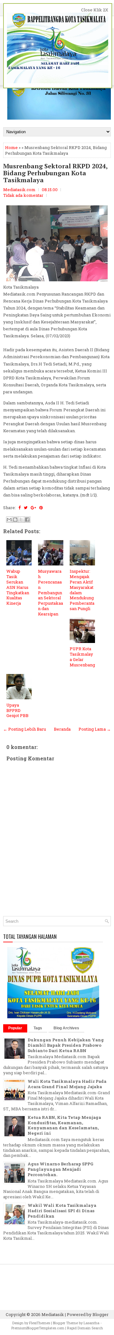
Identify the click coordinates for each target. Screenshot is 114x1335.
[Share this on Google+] (33, 507)
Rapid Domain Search (85, 1328)
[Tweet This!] (25, 507)
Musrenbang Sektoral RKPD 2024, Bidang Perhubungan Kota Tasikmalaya (55, 173)
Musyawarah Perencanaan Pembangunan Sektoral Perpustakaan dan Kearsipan (50, 592)
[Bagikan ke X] (21, 519)
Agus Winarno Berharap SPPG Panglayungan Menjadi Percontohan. (60, 1169)
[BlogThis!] (15, 519)
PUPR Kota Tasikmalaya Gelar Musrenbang (82, 657)
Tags (38, 1028)
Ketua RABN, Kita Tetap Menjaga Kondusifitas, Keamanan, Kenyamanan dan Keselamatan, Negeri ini (64, 1125)
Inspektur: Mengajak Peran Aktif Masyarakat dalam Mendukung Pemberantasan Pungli (82, 589)
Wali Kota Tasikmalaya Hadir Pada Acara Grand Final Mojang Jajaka (67, 1083)
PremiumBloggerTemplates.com (37, 1328)
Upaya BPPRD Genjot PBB (17, 710)
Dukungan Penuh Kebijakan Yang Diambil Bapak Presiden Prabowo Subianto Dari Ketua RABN (66, 1045)
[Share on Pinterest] (41, 507)
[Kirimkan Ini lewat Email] (9, 519)
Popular (15, 1028)
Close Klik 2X (94, 10)
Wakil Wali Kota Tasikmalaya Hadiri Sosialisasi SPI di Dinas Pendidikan (62, 1210)
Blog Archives (66, 1028)
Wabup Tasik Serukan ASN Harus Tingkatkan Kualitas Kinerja (17, 587)
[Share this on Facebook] (19, 507)
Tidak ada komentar (23, 195)
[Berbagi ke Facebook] (27, 519)
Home (11, 147)
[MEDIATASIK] (53, 1017)
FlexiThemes (39, 1322)
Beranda (62, 729)
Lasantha (91, 1322)
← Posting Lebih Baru (24, 729)
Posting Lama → (95, 729)
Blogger (100, 1314)
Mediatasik (52, 1314)
